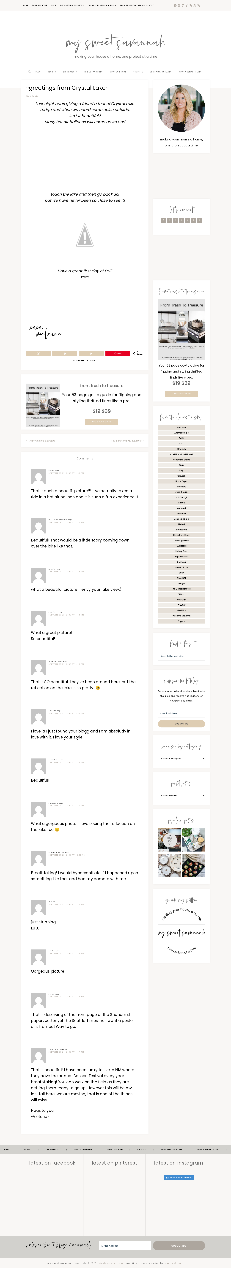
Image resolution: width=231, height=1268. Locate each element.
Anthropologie (181, 432)
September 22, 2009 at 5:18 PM (66, 572)
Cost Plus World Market (181, 454)
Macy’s (181, 502)
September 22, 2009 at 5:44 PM (66, 615)
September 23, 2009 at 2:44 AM (66, 954)
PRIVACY (119, 1263)
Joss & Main (181, 492)
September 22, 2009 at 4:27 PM (66, 522)
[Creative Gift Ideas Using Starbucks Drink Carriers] (193, 840)
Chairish (181, 449)
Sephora (181, 562)
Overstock (182, 545)
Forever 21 (181, 476)
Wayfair (181, 605)
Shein (181, 572)
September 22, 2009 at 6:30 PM (66, 713)
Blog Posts (32, 96)
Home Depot (182, 481)
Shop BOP (181, 578)
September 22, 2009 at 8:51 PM (66, 806)
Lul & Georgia (181, 497)
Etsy (181, 470)
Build (181, 438)
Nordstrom (181, 529)
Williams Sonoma (182, 615)
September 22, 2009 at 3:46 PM (66, 473)
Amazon (181, 427)
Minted (181, 524)
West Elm (181, 610)
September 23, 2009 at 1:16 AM (66, 904)
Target (181, 583)
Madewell (181, 508)
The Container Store (181, 588)
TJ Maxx (181, 594)
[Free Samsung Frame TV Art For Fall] (169, 840)
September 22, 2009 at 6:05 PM (66, 664)
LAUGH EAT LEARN (174, 1263)
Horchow (181, 486)
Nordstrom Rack (181, 535)
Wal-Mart (181, 599)
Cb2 (181, 443)
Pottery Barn (181, 551)
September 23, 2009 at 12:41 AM (67, 855)
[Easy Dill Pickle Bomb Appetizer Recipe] (193, 866)
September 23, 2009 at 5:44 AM (66, 997)
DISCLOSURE (105, 1263)
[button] (29, 66)
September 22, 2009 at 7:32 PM (66, 763)
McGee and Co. (181, 519)
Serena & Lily (181, 567)
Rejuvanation (181, 556)
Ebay (181, 465)
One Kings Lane (181, 540)
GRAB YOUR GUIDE (101, 422)
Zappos (181, 621)
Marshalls (182, 513)
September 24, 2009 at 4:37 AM (66, 1052)
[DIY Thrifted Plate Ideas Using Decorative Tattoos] (169, 866)
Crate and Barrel (181, 459)
